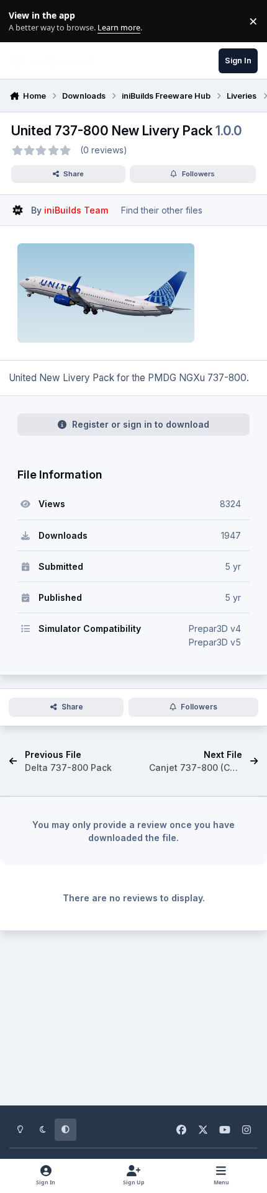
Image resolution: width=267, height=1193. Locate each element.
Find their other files (161, 210)
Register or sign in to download (140, 424)
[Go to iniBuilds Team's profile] (17, 210)
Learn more (24, 21)
